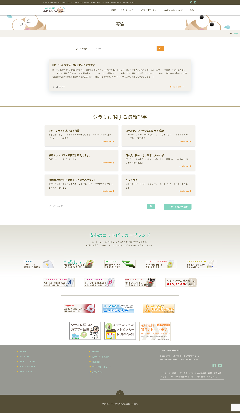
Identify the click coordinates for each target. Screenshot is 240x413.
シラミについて (127, 10)
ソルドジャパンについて (173, 10)
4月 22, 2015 (60, 87)
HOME (113, 10)
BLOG (192, 10)
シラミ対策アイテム (148, 10)
